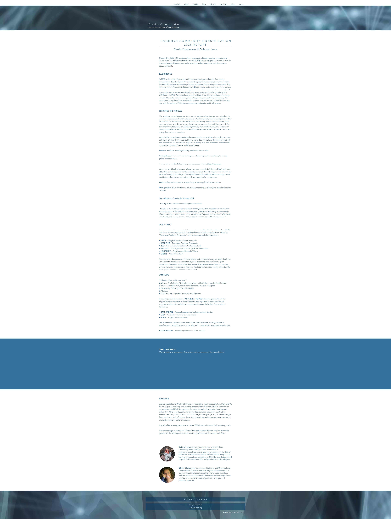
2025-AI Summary (214, 164)
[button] (177, 4)
